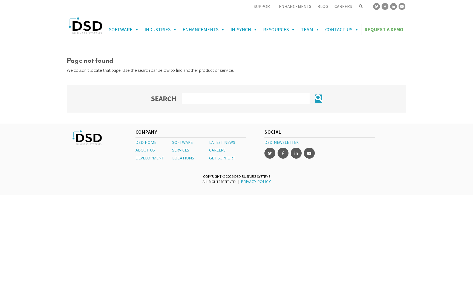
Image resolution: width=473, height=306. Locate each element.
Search (163, 98)
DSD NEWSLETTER (281, 142)
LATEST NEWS (222, 142)
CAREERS (217, 150)
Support (263, 6)
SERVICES (180, 150)
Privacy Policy (256, 181)
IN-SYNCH (240, 29)
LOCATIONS (183, 158)
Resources (276, 29)
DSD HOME (145, 142)
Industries (158, 29)
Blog (323, 6)
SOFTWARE (182, 142)
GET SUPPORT (222, 158)
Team (307, 29)
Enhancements (295, 6)
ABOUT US (145, 150)
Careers (343, 6)
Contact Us (338, 29)
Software (120, 29)
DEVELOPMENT (149, 158)
